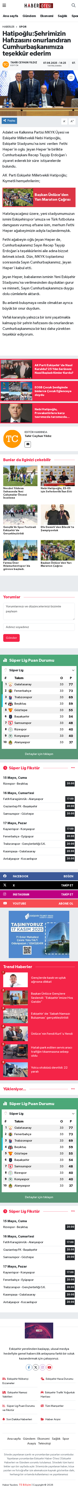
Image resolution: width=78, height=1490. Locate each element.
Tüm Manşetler (54, 1406)
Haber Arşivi (52, 1419)
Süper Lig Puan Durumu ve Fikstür (18, 1408)
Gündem (29, 16)
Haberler (8, 27)
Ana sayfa (10, 16)
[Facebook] (29, 1367)
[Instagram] (42, 1367)
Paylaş (11, 120)
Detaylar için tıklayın (39, 754)
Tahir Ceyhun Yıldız (38, 436)
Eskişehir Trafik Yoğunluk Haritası (58, 1394)
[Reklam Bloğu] (39, 934)
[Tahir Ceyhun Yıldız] (12, 438)
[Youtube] (49, 1367)
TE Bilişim (25, 1485)
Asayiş (31, 1443)
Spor (23, 27)
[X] (36, 1367)
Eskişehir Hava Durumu (59, 1378)
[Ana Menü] (4, 5)
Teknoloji (44, 1443)
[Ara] (74, 5)
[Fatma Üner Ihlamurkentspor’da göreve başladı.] (20, 550)
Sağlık (62, 16)
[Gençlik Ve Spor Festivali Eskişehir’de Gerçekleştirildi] (20, 514)
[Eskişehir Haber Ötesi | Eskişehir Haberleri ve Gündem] (39, 5)
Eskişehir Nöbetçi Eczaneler (15, 1380)
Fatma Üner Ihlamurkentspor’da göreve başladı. (16, 566)
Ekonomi (46, 16)
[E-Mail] (28, 444)
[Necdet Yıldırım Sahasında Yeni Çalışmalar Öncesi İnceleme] (20, 475)
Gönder (11, 638)
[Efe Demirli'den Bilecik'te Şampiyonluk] (58, 514)
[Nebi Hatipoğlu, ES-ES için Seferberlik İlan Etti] (58, 475)
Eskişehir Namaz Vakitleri (14, 1394)
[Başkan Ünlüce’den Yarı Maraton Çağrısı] (58, 550)
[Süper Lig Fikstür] (73, 768)
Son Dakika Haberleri (19, 1419)
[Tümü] (73, 1089)
